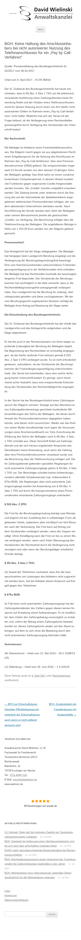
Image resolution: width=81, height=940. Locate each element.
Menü (40, 29)
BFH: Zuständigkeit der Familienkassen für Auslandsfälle (62, 709)
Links (7, 891)
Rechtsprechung (61, 675)
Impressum (11, 895)
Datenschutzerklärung (16, 900)
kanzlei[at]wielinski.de (25, 779)
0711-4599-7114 (18, 775)
